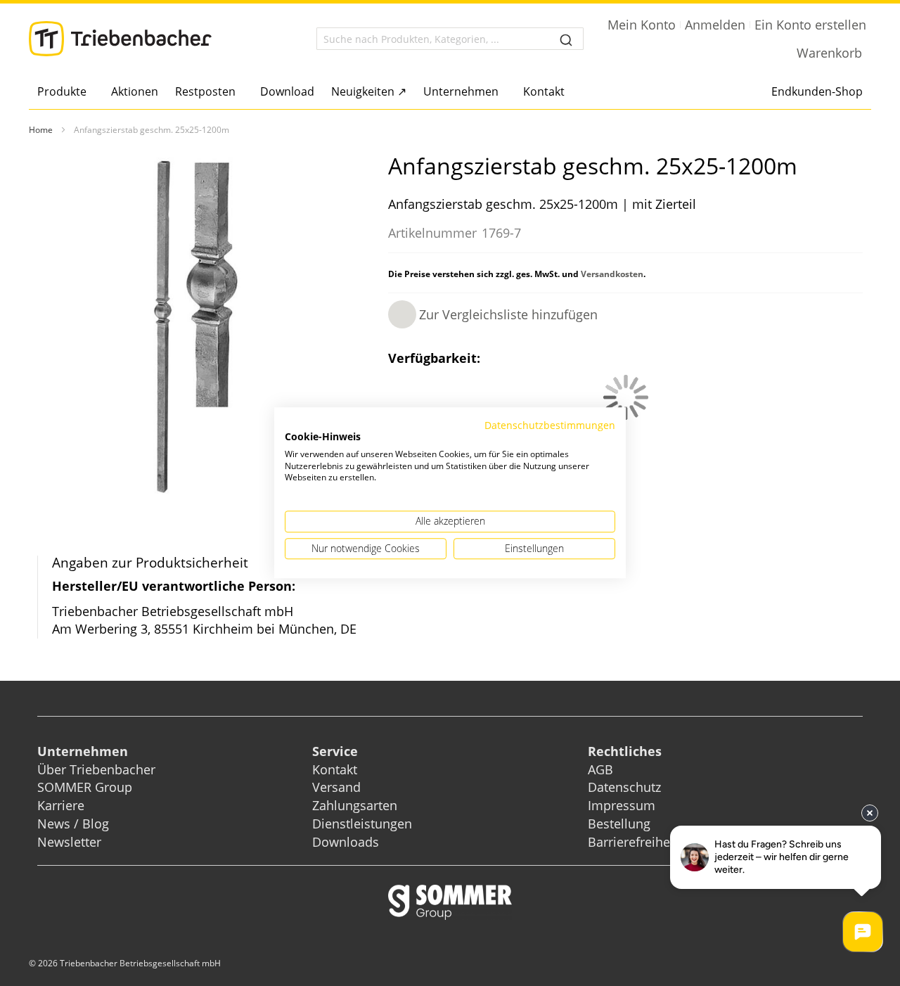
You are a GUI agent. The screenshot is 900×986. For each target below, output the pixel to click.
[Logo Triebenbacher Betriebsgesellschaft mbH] (120, 38)
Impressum (621, 805)
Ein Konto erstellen (810, 24)
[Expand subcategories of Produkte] (90, 92)
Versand (336, 787)
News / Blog (73, 823)
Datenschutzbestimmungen (549, 425)
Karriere (60, 805)
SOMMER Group (84, 787)
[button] (493, 314)
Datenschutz (624, 787)
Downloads (345, 841)
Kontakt (334, 769)
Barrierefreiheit (634, 841)
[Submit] (566, 38)
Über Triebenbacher (96, 769)
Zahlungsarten (354, 805)
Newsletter (69, 841)
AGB (600, 769)
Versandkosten (612, 274)
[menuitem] (66, 91)
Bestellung (619, 823)
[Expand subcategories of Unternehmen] (502, 92)
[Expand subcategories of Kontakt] (568, 92)
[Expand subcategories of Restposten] (239, 92)
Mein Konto (642, 24)
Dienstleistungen (362, 823)
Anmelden (715, 24)
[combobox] (450, 38)
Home (41, 130)
